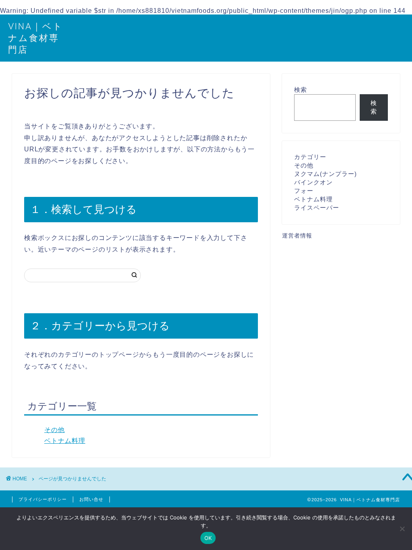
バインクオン (313, 182)
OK (208, 538)
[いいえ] (402, 529)
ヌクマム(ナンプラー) (325, 173)
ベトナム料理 (64, 440)
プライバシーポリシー (43, 499)
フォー (303, 190)
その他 (54, 429)
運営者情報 (297, 236)
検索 (300, 89)
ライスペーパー (316, 207)
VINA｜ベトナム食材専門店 (35, 38)
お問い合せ (91, 499)
